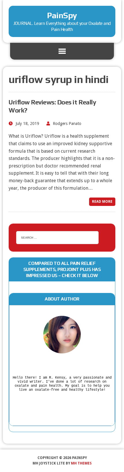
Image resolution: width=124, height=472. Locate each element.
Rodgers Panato (67, 123)
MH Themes (81, 463)
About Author (62, 299)
